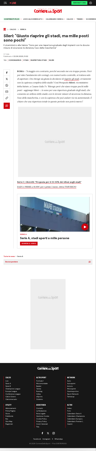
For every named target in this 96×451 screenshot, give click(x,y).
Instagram (46, 439)
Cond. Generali (42, 424)
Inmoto (70, 386)
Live (14, 3)
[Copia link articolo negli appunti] (7, 98)
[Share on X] (7, 79)
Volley (38, 394)
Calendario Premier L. (75, 421)
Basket (38, 386)
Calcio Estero (11, 397)
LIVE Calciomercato (32, 19)
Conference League (13, 394)
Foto (69, 411)
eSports (39, 397)
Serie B (8, 386)
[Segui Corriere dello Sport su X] (48, 433)
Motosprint (71, 389)
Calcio (70, 19)
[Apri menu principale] (5, 3)
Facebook (37, 439)
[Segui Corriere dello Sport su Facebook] (42, 433)
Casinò (69, 424)
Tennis (80, 19)
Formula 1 (39, 381)
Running (39, 391)
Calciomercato (11, 399)
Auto (69, 381)
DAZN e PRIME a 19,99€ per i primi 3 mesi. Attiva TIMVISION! (46, 186)
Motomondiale (42, 383)
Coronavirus (15, 60)
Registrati (9, 424)
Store (8, 413)
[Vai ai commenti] (7, 106)
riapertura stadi (39, 60)
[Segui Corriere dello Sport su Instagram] (53, 433)
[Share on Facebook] (7, 73)
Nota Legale (40, 413)
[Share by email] (7, 91)
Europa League (11, 391)
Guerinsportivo (73, 391)
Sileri (51, 60)
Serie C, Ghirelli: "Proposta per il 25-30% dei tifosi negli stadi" (49, 182)
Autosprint (71, 383)
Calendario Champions (76, 416)
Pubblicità (9, 416)
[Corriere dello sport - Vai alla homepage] (48, 11)
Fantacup (70, 397)
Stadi (25, 60)
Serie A (23, 29)
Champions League (13, 389)
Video (69, 408)
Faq (37, 427)
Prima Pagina (10, 411)
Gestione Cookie (42, 416)
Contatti (39, 408)
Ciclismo (39, 399)
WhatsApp (59, 439)
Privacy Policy (41, 421)
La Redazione (41, 411)
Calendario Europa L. (75, 419)
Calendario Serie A (54, 19)
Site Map (9, 421)
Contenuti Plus (11, 19)
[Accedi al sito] (90, 3)
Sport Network (73, 394)
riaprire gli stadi (71, 78)
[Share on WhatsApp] (7, 85)
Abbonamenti (11, 408)
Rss (7, 419)
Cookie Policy (41, 419)
